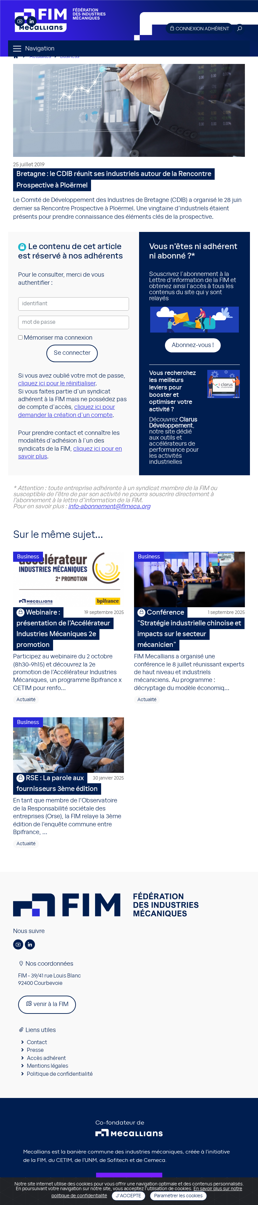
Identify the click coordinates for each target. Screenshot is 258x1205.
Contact (37, 1042)
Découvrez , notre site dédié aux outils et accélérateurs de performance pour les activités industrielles (174, 418)
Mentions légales (47, 1066)
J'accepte (128, 1196)
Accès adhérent (46, 1058)
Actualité (26, 699)
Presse (35, 1050)
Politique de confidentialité (60, 1074)
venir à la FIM (50, 1004)
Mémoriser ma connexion (57, 338)
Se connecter (72, 353)
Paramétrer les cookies (178, 1196)
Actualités (40, 56)
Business (69, 56)
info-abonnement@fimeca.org (109, 507)
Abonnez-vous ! (193, 345)
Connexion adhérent (202, 29)
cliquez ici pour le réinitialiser (56, 384)
